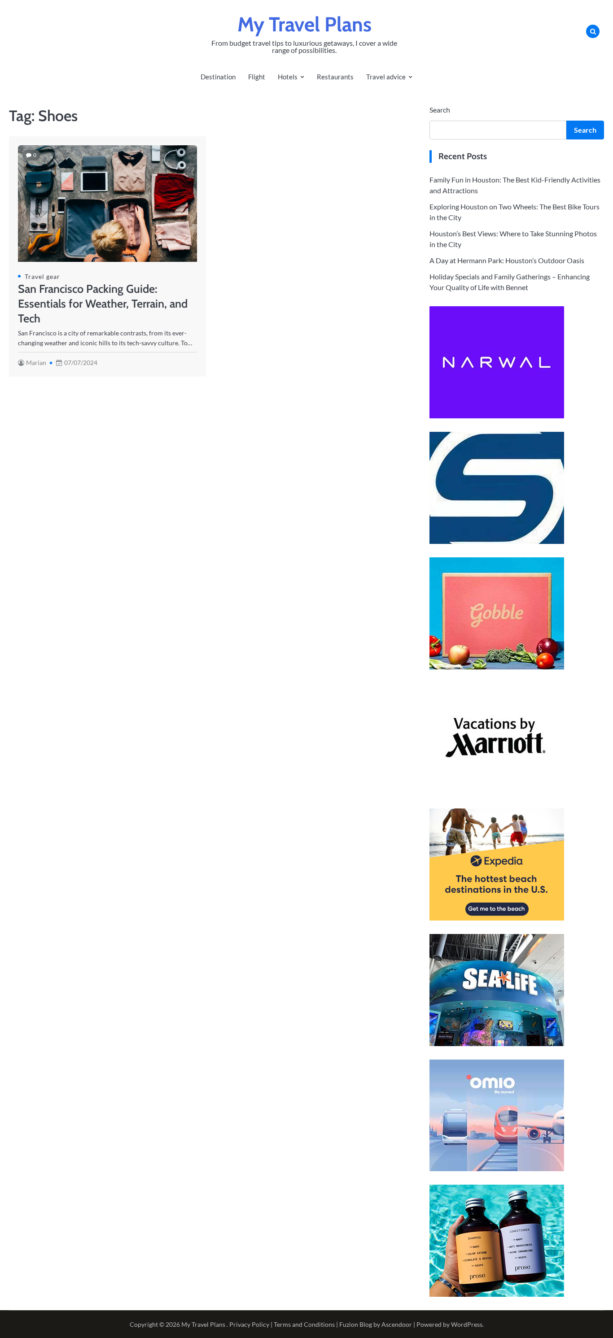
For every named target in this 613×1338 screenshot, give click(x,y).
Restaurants (335, 77)
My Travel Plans (304, 24)
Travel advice (386, 77)
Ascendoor (396, 1324)
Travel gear (42, 276)
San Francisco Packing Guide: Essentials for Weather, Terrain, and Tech (103, 303)
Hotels (288, 77)
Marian (36, 362)
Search (439, 109)
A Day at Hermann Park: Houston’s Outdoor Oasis (506, 260)
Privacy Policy (249, 1324)
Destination (218, 77)
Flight (256, 77)
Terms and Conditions (304, 1324)
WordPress (466, 1324)
